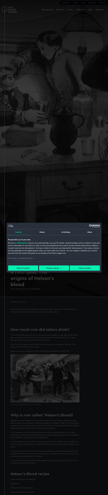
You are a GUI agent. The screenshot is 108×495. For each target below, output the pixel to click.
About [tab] (89, 232)
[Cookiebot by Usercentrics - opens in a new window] (90, 225)
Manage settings (53, 268)
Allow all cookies (85, 268)
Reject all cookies (23, 268)
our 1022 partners (21, 243)
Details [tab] (42, 232)
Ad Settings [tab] (65, 232)
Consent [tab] (18, 232)
